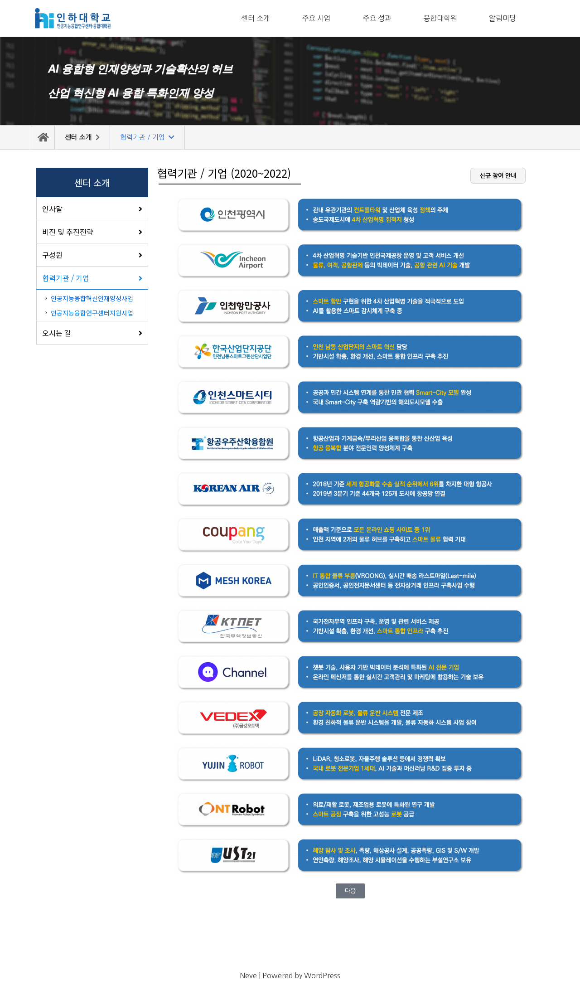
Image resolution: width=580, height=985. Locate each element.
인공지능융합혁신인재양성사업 (92, 298)
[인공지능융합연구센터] (72, 18)
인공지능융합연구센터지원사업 (92, 312)
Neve (248, 975)
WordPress (322, 975)
